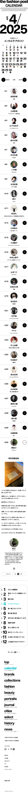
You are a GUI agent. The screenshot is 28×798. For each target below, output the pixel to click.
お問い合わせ (7, 761)
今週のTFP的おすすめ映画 (11, 737)
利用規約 (6, 766)
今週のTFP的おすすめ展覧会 (11, 741)
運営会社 (6, 755)
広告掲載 (6, 758)
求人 (5, 764)
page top (7, 780)
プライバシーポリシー (8, 769)
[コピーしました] (21, 574)
